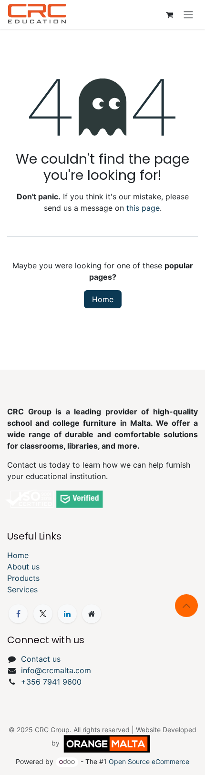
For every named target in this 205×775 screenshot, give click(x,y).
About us (23, 566)
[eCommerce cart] (169, 14)
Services (22, 589)
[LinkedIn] (67, 613)
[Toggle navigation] (188, 15)
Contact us (41, 659)
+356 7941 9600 (51, 682)
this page (143, 208)
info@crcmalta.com (56, 670)
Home (102, 299)
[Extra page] (91, 613)
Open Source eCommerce (149, 761)
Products (23, 578)
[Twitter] (42, 613)
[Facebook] (18, 613)
